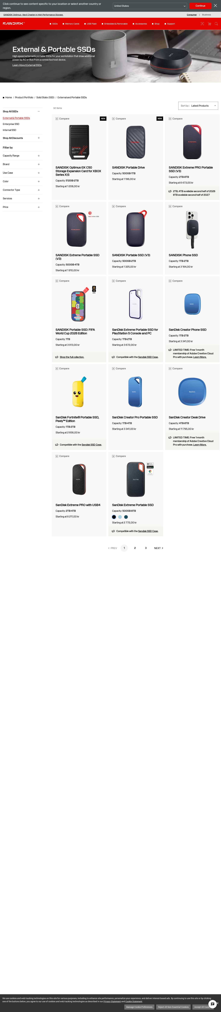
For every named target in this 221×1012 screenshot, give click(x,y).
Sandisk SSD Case (148, 357)
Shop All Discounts (13, 138)
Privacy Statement (112, 1001)
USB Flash (92, 24)
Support (171, 24)
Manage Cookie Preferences (139, 1007)
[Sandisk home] (14, 23)
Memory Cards (72, 24)
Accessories (141, 24)
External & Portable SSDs (16, 118)
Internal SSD (9, 130)
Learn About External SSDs (27, 65)
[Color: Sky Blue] (120, 517)
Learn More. (200, 357)
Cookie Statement (133, 1001)
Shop (157, 24)
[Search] (216, 24)
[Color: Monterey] (126, 517)
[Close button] (215, 6)
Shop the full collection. (72, 357)
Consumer (192, 15)
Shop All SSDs (10, 111)
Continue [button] (200, 5)
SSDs (55, 24)
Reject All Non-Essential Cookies (173, 1007)
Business (206, 15)
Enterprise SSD (11, 124)
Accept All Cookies (203, 1007)
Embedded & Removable (116, 24)
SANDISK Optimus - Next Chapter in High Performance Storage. (33, 14)
